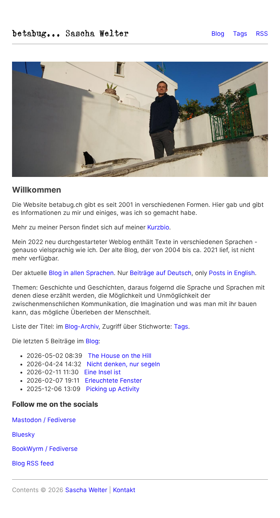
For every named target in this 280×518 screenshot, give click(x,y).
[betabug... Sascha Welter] (70, 33)
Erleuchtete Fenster (113, 380)
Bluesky (23, 434)
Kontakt (124, 490)
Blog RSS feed (33, 463)
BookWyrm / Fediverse (45, 448)
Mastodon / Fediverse (44, 420)
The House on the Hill (119, 355)
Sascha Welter (86, 490)
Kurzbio (158, 227)
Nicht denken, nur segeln (123, 364)
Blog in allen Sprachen (81, 273)
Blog (217, 33)
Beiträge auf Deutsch (160, 273)
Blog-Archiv (81, 326)
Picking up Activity (112, 389)
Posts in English (232, 273)
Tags (240, 33)
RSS (262, 33)
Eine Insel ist (102, 372)
